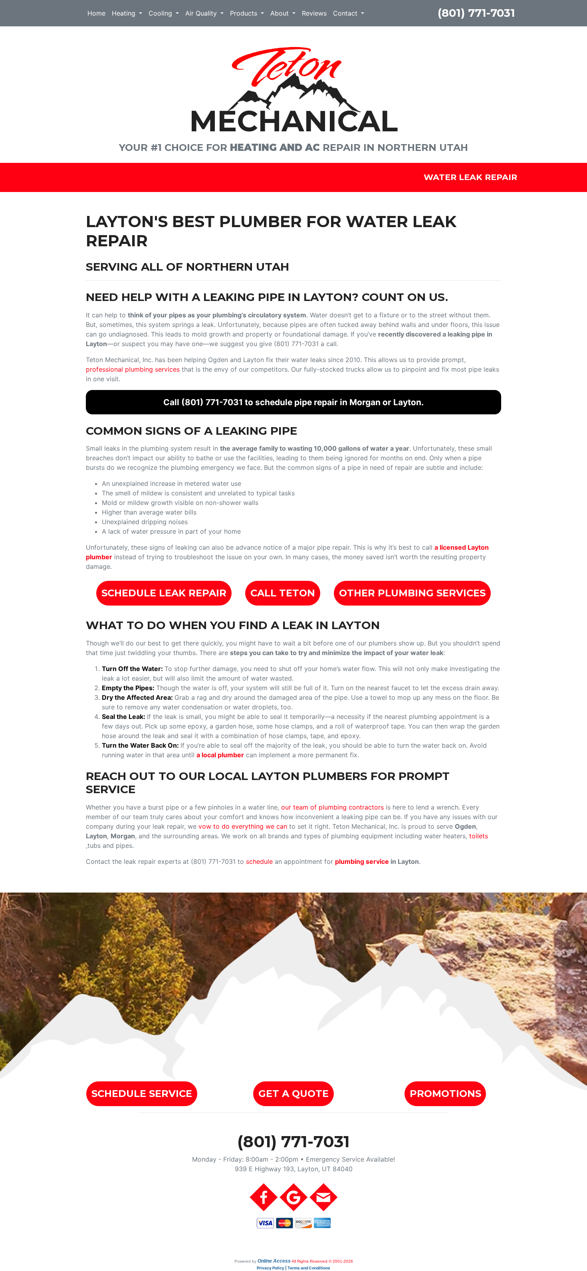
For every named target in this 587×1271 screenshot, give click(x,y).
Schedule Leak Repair (163, 593)
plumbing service (362, 861)
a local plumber (220, 755)
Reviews (314, 13)
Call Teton (282, 593)
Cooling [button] (161, 13)
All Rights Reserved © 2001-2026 (322, 1261)
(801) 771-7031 (476, 13)
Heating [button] (124, 13)
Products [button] (244, 13)
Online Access (274, 1261)
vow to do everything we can (242, 826)
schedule (259, 861)
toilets (478, 836)
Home (96, 13)
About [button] (280, 13)
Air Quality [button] (202, 13)
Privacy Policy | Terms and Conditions (293, 1267)
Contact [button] (346, 13)
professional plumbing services (133, 369)
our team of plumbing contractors (332, 807)
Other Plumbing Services (412, 593)
